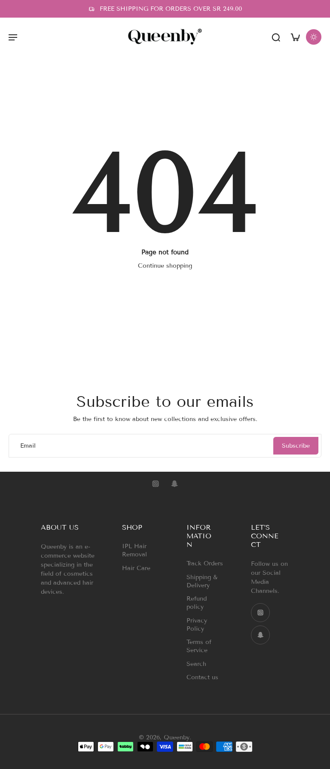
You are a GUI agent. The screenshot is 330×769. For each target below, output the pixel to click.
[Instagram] (155, 483)
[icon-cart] (294, 36)
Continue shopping (165, 265)
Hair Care (136, 567)
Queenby (176, 737)
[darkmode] (313, 37)
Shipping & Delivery (201, 581)
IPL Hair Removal (134, 550)
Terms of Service (198, 646)
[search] (275, 37)
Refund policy (196, 602)
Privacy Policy (196, 624)
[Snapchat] (174, 483)
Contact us (202, 677)
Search (196, 663)
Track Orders (204, 563)
